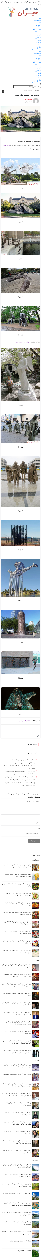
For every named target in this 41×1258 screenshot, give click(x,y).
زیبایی (39, 33)
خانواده (39, 27)
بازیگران (39, 22)
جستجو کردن (37, 87)
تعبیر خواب (37, 25)
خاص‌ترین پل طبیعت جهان (23, 342)
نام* (39, 817)
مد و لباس (38, 42)
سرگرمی (36, 90)
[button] (20, 84)
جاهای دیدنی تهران (24, 720)
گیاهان (39, 40)
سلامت (39, 36)
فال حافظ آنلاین (36, 49)
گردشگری (38, 38)
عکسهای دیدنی (27, 90)
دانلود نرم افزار (37, 29)
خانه (39, 18)
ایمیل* (38, 828)
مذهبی (39, 44)
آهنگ (37, 960)
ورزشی (39, 47)
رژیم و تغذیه (37, 31)
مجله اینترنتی (6, 145)
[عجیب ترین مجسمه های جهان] (20, 119)
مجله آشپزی (37, 20)
